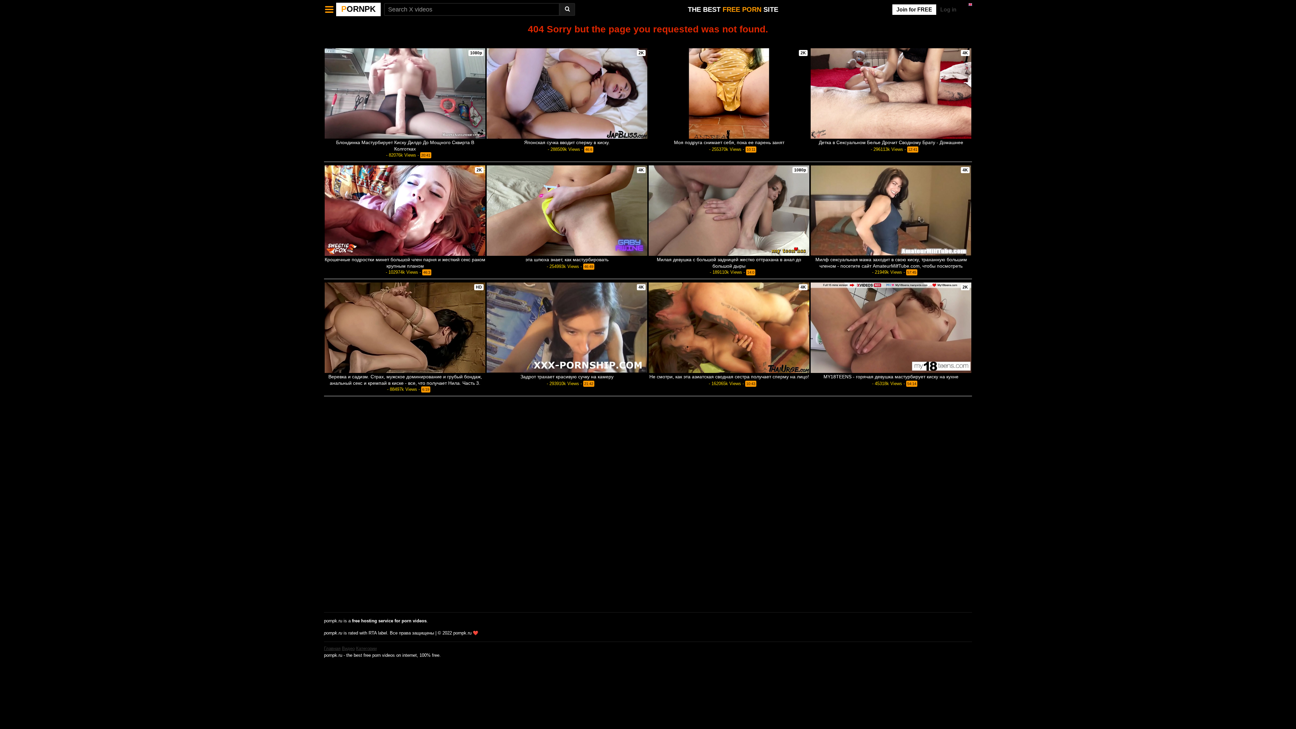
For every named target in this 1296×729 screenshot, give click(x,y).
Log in (948, 9)
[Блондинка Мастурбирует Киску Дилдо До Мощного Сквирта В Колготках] (405, 93)
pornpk (358, 9)
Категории (366, 648)
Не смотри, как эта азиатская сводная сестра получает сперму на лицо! (729, 376)
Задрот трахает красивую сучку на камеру (567, 376)
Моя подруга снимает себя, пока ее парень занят (729, 142)
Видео (348, 648)
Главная (332, 648)
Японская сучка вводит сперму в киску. (567, 142)
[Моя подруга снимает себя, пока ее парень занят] (729, 93)
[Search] (567, 9)
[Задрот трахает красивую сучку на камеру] (567, 327)
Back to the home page (648, 41)
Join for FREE (914, 9)
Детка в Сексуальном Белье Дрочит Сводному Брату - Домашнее (891, 142)
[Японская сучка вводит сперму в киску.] (567, 93)
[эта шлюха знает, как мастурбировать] (567, 210)
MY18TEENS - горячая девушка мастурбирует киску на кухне (891, 376)
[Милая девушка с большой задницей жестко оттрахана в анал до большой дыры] (729, 210)
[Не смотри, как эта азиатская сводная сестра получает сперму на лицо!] (729, 327)
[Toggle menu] (329, 9)
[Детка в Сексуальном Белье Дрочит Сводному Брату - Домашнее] (891, 93)
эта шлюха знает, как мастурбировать (567, 259)
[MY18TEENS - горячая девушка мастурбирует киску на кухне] (891, 327)
